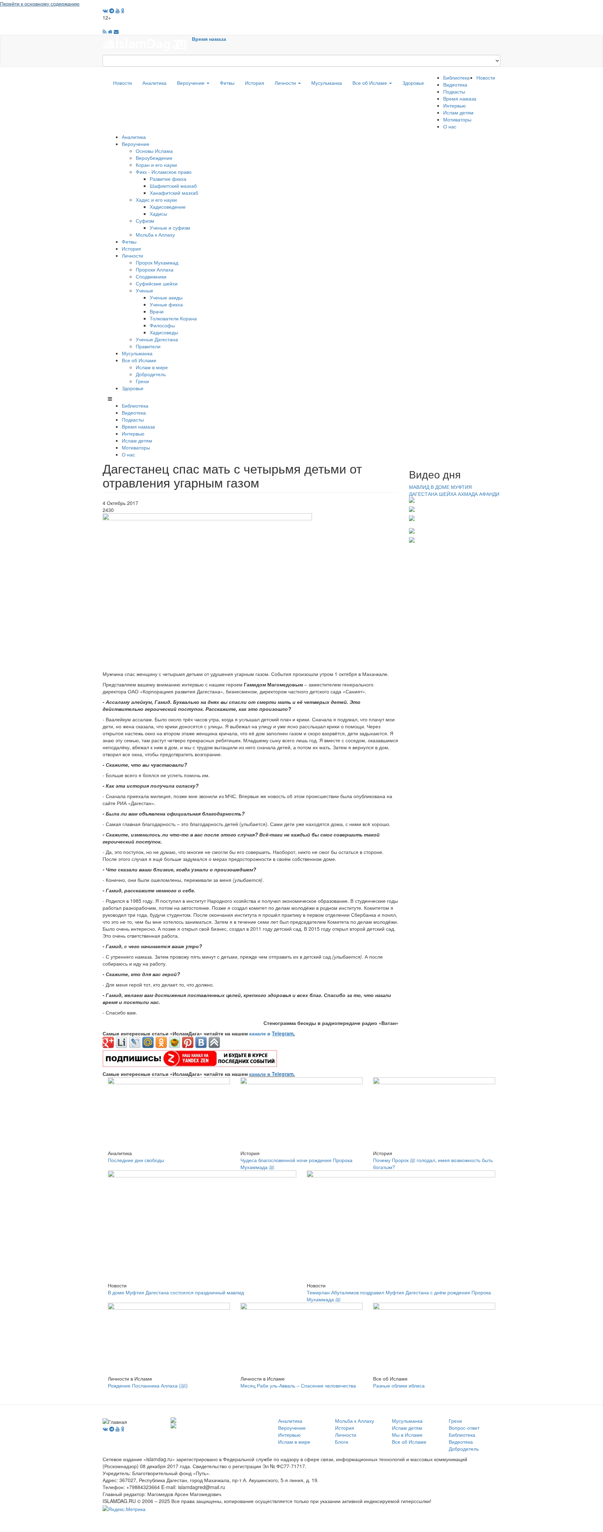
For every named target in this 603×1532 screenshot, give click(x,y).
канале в (271, 1033)
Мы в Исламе (407, 1434)
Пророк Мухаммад (157, 262)
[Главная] (147, 44)
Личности (286, 82)
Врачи (157, 311)
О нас (449, 126)
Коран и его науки (156, 164)
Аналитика (154, 82)
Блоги (341, 1441)
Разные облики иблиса (399, 1385)
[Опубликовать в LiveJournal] (134, 1042)
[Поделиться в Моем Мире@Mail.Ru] (148, 1042)
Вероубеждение (154, 157)
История (254, 82)
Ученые (144, 290)
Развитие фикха (168, 178)
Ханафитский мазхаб (174, 192)
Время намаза (209, 38)
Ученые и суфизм (170, 227)
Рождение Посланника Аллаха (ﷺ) (148, 1385)
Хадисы (158, 213)
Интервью (454, 105)
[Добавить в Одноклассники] (161, 1042)
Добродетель (151, 374)
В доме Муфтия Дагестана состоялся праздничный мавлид (176, 1292)
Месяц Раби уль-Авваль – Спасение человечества (298, 1385)
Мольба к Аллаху (155, 234)
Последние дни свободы (136, 1160)
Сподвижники (151, 276)
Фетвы (227, 82)
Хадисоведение (168, 206)
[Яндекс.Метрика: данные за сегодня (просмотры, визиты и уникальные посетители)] (124, 1508)
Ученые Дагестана (157, 339)
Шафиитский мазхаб (173, 185)
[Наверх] (214, 1042)
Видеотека (455, 84)
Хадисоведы (164, 332)
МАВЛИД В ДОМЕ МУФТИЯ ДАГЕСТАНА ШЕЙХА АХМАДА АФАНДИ (454, 490)
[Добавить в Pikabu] (174, 1042)
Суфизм (145, 220)
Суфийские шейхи (157, 283)
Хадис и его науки (156, 199)
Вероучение (191, 82)
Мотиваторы (457, 119)
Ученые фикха (166, 304)
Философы (162, 325)
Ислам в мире (152, 367)
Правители (148, 346)
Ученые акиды (166, 297)
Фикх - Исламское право (164, 171)
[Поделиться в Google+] (108, 1042)
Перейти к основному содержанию (40, 3)
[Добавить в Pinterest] (187, 1042)
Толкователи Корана (173, 318)
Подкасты (454, 91)
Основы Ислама (154, 150)
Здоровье (413, 82)
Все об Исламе (370, 82)
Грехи (142, 381)
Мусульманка (326, 82)
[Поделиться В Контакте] (201, 1042)
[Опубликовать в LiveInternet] (121, 1042)
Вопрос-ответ (464, 1427)
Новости (122, 82)
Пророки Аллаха (154, 269)
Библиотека (456, 77)
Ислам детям (458, 112)
